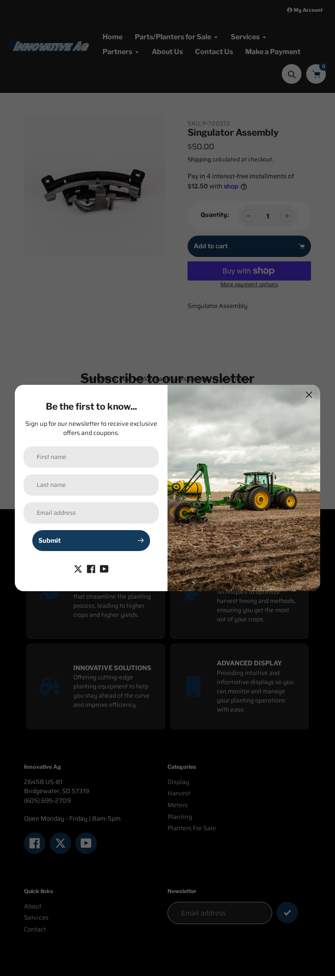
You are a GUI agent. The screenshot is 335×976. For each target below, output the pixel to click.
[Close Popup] (309, 394)
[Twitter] (78, 568)
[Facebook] (91, 568)
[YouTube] (104, 568)
